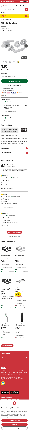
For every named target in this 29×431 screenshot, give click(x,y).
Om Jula (3, 357)
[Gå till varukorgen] (23, 5)
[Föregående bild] (3, 46)
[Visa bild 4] (14, 61)
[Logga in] (16, 5)
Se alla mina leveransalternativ (10, 111)
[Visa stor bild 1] (14, 46)
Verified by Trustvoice (13, 236)
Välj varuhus (5, 12)
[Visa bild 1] (2, 61)
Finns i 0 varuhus (7, 339)
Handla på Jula (5, 353)
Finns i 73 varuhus (8, 307)
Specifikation (5, 148)
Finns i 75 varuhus (22, 271)
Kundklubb (4, 362)
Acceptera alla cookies (14, 420)
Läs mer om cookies (17, 415)
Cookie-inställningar (14, 428)
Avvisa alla (14, 424)
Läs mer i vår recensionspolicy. (18, 170)
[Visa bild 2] (6, 61)
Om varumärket (6, 153)
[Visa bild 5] (17, 61)
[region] (14, 415)
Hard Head (3, 26)
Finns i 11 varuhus (22, 307)
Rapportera (10, 188)
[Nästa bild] (26, 46)
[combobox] (14, 9)
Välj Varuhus (7, 120)
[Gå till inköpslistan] (20, 5)
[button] (3, 383)
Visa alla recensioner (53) (14, 232)
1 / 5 (23, 57)
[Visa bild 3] (10, 61)
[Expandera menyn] (27, 5)
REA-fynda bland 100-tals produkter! (15, 16)
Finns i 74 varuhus (8, 271)
